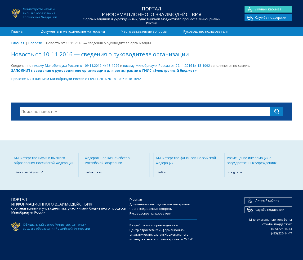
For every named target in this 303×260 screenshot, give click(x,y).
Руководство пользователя (205, 31)
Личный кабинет (268, 9)
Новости (35, 43)
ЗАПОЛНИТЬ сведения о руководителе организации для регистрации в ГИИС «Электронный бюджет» (104, 70)
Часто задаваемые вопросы (144, 31)
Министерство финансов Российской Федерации (186, 165)
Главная (17, 31)
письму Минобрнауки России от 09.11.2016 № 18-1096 (75, 65)
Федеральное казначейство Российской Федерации (107, 165)
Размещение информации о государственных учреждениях (251, 165)
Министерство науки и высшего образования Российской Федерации (43, 165)
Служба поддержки (270, 17)
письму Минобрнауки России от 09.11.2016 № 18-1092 (166, 65)
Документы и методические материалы (73, 31)
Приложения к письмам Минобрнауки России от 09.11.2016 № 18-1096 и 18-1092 (76, 78)
